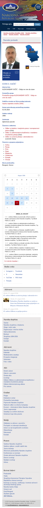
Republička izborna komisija (13, 480)
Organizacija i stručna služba (13, 329)
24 (7, 203)
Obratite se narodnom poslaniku (7, 75)
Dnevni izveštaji (9, 457)
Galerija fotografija (35, 66)
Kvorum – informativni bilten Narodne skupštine (19, 407)
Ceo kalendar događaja (10, 261)
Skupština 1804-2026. (11, 336)
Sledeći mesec (39, 175)
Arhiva (6, 462)
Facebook (18, 271)
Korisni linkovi (9, 470)
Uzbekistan (9, 155)
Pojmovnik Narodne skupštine (14, 402)
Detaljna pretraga (31, 28)
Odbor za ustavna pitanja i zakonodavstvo (19, 137)
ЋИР (14, 28)
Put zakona (7, 386)
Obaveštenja (8, 430)
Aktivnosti (8, 347)
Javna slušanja (9, 448)
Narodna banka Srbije (11, 487)
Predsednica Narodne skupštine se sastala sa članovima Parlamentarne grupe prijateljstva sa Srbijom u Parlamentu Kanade (24, 303)
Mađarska (8, 153)
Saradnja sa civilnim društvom (14, 412)
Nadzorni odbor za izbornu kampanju (16, 405)
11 (12, 193)
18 (12, 198)
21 (26, 198)
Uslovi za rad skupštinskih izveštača (16, 428)
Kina (6, 149)
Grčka (7, 145)
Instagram (9, 271)
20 (21, 198)
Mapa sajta (21, 28)
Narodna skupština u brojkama (14, 325)
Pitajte (6, 396)
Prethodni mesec (5, 175)
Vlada (5, 476)
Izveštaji (6, 378)
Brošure (6, 334)
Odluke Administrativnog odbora (14, 384)
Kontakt (6, 341)
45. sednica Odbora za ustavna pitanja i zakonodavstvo (20, 295)
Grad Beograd (8, 491)
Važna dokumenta (10, 332)
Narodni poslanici (14, 34)
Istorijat (6, 339)
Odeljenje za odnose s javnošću (14, 423)
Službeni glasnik (9, 494)
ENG (8, 28)
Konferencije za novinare (12, 453)
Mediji (6, 420)
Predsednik (7, 473)
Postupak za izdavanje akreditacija (15, 425)
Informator (7, 359)
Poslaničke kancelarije (11, 400)
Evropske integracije (10, 357)
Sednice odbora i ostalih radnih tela (15, 446)
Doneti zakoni (8, 371)
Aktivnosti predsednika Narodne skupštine (18, 451)
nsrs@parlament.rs (12, 505)
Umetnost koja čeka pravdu (13, 414)
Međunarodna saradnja (11, 355)
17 (7, 198)
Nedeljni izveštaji (9, 460)
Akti (5, 368)
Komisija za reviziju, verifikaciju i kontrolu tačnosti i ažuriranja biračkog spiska (21, 483)
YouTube (9, 277)
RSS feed (18, 277)
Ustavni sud (8, 489)
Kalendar (7, 352)
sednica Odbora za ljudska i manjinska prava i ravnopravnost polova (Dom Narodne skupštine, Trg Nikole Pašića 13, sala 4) (21, 249)
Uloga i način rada (10, 327)
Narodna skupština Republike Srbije (13, 33)
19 (17, 198)
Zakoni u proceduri (10, 373)
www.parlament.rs (24, 505)
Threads (8, 281)
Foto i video (7, 362)
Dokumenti (7, 432)
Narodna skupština (31, 33)
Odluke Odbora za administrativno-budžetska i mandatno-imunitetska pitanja (19, 381)
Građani (7, 392)
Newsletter (18, 274)
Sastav (5, 34)
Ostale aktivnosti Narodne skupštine (16, 455)
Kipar (7, 151)
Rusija (7, 147)
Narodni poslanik (25, 34)
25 (12, 203)
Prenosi (6, 440)
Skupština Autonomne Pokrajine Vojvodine (18, 478)
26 (17, 203)
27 (21, 203)
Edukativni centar (9, 398)
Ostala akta (7, 375)
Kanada (7, 157)
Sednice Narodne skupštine (13, 444)
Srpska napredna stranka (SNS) (12, 103)
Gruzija (7, 159)
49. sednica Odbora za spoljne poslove (15, 311)
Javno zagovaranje (10, 409)
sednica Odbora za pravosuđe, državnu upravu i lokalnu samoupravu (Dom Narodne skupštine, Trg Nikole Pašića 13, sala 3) (21, 218)
